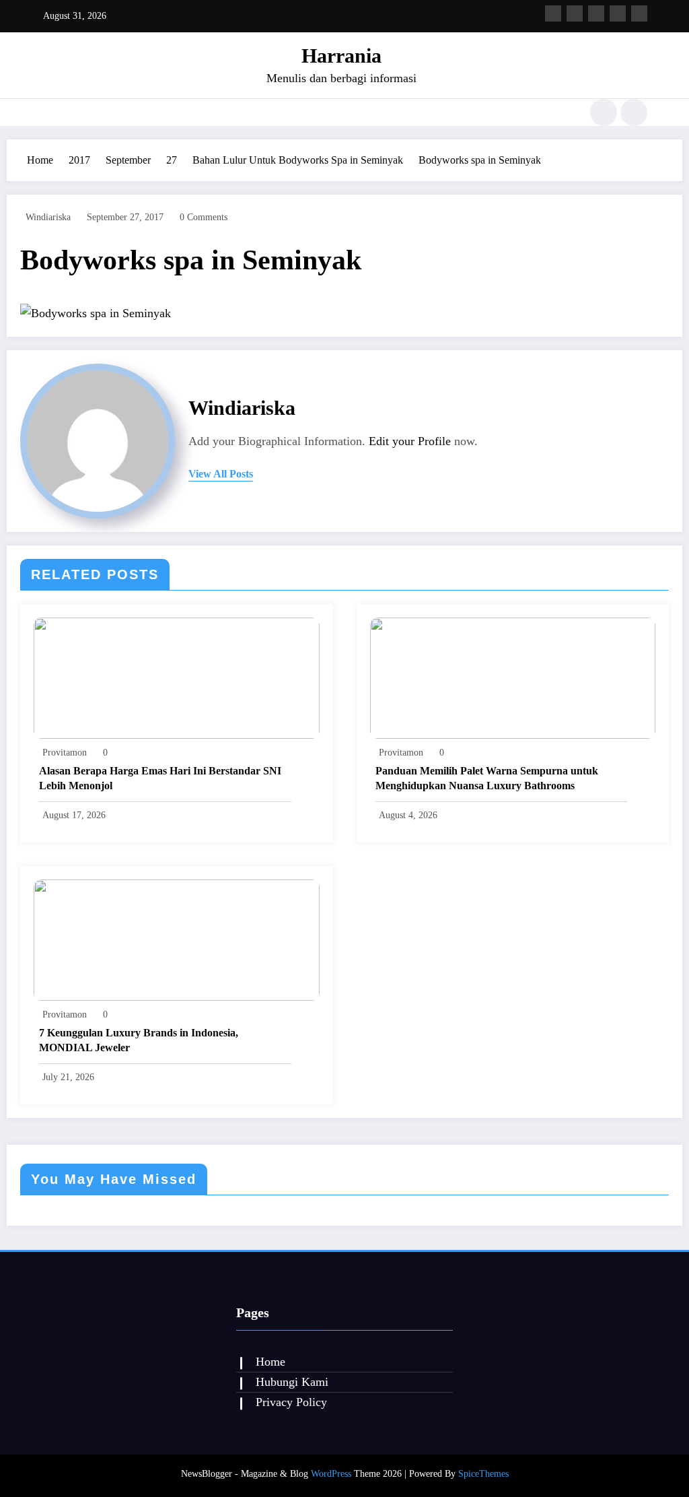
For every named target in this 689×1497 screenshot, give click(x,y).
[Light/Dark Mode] (633, 112)
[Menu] (42, 112)
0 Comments (203, 217)
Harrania (341, 55)
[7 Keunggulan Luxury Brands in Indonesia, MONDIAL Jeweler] (177, 939)
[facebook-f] (553, 13)
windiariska (48, 217)
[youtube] (639, 13)
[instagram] (618, 13)
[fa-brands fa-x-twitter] (575, 13)
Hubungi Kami (292, 1382)
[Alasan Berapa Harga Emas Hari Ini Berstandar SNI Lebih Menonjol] (177, 677)
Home (270, 1361)
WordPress (331, 1474)
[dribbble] (596, 13)
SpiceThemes (483, 1474)
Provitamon (64, 752)
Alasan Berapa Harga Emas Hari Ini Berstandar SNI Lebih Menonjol (160, 778)
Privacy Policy (291, 1402)
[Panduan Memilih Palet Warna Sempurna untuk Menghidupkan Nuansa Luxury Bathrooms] (513, 677)
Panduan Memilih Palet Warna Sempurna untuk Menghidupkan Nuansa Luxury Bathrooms (486, 778)
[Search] (603, 112)
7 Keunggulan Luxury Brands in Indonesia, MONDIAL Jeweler (138, 1040)
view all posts (220, 473)
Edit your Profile (410, 441)
